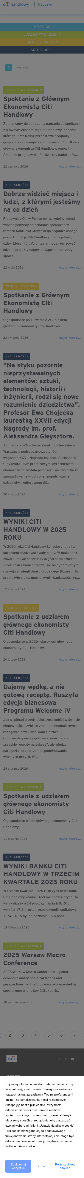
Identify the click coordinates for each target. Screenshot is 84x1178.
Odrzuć (41, 1166)
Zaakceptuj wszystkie (18, 1166)
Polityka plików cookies (65, 1166)
